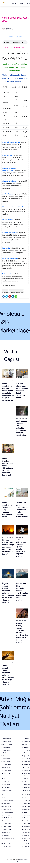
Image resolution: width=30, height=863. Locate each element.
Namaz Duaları (20, 500)
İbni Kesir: (6, 248)
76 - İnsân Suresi (6, 846)
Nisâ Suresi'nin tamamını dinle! (15, 47)
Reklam (26, 862)
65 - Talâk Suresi (6, 815)
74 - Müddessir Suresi (7, 841)
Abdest (21, 3)
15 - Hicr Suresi (6, 779)
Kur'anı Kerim (10, 28)
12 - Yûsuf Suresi (6, 770)
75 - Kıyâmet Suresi (7, 844)
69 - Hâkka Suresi (6, 826)
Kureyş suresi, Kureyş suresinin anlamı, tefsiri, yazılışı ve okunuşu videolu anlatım (22, 632)
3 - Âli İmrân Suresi (7, 744)
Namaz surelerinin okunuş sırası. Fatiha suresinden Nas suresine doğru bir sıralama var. (8, 391)
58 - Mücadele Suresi (7, 795)
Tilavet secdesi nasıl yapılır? (16, 292)
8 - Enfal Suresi (6, 758)
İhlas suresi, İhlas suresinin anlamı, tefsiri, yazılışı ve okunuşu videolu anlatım (22, 591)
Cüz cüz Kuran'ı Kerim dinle (16, 290)
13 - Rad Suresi (6, 773)
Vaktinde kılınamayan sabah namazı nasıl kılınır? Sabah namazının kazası (22, 390)
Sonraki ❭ (20, 37)
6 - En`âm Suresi (6, 753)
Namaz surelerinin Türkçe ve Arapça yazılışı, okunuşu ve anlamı (7, 509)
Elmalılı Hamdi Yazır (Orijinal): (13, 207)
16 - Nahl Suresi (6, 781)
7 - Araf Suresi (5, 756)
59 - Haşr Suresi (6, 798)
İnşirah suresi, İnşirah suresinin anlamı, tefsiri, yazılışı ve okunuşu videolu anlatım (8, 593)
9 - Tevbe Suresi (6, 761)
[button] (13, 3)
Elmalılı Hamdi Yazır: (9, 181)
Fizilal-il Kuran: (7, 220)
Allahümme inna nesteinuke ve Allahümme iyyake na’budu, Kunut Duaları (22, 509)
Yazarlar (19, 381)
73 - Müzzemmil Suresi (8, 838)
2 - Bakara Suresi (6, 741)
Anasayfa (13, 3)
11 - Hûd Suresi (6, 767)
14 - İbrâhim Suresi (7, 776)
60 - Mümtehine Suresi (8, 800)
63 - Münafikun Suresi (7, 809)
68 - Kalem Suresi (6, 823)
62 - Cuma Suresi (6, 806)
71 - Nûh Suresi (6, 832)
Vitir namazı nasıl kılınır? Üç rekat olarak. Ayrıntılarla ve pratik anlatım (21, 548)
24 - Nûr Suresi (26, 750)
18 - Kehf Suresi (6, 787)
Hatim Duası (5, 292)
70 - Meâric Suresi (7, 829)
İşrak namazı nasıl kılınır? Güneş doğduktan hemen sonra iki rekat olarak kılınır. (21, 428)
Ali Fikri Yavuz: (7, 194)
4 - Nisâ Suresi (6, 747)
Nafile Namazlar (21, 418)
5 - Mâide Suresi (6, 750)
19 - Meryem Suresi (7, 790)
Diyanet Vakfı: (7, 155)
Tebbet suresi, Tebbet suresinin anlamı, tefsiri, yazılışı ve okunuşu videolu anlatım (8, 675)
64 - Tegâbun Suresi (7, 812)
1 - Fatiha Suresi (6, 738)
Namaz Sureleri (7, 381)
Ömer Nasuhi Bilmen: (10, 258)
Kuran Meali (5, 290)
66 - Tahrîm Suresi (7, 818)
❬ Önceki (9, 37)
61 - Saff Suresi (6, 803)
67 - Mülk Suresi (6, 821)
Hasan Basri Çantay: (9, 233)
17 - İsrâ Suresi (6, 784)
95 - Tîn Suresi (26, 846)
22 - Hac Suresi (26, 744)
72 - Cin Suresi (5, 835)
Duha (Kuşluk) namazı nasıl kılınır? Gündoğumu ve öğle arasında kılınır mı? (7, 466)
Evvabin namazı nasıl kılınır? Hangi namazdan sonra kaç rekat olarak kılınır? (8, 547)
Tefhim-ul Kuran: (8, 274)
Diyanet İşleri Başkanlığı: (11, 142)
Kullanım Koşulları (17, 862)
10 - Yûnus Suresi (6, 764)
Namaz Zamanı (23, 859)
